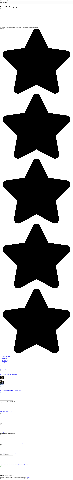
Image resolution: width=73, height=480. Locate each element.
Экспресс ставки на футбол (6, 356)
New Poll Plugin (4, 362)
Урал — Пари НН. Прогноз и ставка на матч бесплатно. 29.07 (8, 369)
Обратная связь (3, 3)
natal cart (3, 363)
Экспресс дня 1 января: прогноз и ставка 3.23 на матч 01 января (8, 374)
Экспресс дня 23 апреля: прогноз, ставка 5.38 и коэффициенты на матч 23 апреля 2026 (11, 390)
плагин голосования (4, 361)
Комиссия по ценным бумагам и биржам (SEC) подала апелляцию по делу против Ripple (11, 443)
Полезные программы (4, 358)
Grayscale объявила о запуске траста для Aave (6, 411)
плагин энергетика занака (5, 360)
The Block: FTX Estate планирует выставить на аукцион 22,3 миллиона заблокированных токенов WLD (13, 453)
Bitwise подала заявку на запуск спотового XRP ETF (7, 379)
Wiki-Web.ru (28, 477)
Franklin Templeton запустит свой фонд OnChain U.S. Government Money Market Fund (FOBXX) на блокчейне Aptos (15, 464)
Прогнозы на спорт (4, 355)
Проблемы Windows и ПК (5, 357)
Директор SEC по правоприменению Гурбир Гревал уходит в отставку (9, 432)
